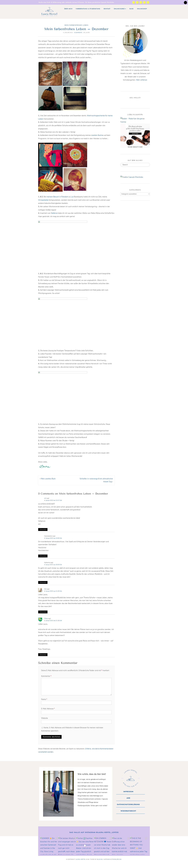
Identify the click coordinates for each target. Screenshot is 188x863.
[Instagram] (133, 2)
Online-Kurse (119, 9)
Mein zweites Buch (48, 479)
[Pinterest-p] (137, 2)
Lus (72, 197)
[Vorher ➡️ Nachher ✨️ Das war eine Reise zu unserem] (85, 846)
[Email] (142, 102)
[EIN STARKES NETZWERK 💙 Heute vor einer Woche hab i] (103, 846)
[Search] (147, 165)
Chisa (46, 618)
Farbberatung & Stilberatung (88, 9)
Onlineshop (142, 9)
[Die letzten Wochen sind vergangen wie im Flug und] (67, 846)
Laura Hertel (81, 859)
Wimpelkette (43, 200)
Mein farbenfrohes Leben (76, 25)
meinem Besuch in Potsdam (57, 197)
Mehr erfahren (141, 80)
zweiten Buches (97, 135)
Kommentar (46, 676)
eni (45, 498)
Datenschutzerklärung (113, 859)
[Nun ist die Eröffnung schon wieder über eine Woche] (121, 846)
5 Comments (78, 32)
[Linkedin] (147, 2)
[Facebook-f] (140, 2)
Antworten (43, 529)
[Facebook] (128, 102)
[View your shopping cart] (185, 2)
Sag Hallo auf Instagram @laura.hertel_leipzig (94, 832)
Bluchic (100, 859)
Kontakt (107, 9)
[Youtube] (144, 2)
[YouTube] (138, 102)
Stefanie (54, 213)
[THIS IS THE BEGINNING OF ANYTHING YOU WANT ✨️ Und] (139, 846)
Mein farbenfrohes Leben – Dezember (76, 29)
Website (44, 718)
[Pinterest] (135, 102)
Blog (132, 9)
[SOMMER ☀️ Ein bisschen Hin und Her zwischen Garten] (49, 846)
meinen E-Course (78, 2)
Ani (45, 589)
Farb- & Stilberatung (54, 2)
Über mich (68, 9)
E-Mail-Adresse (48, 709)
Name (44, 699)
